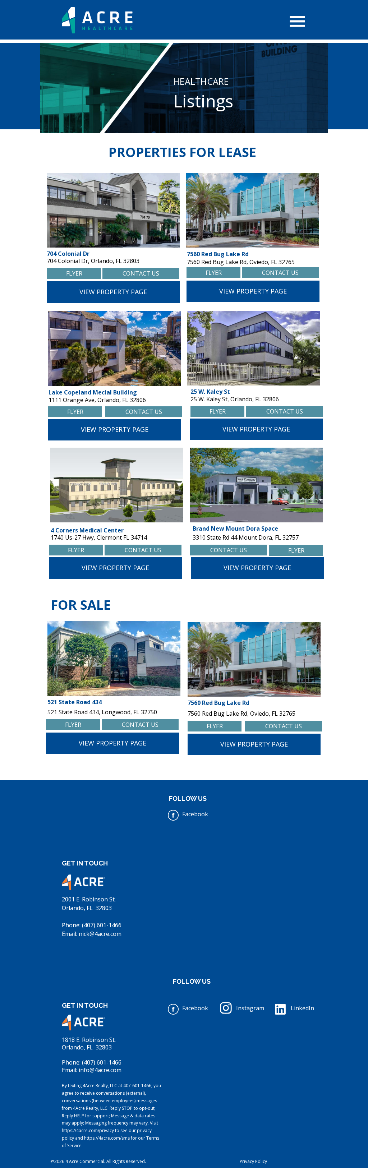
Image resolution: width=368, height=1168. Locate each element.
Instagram (250, 1008)
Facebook (195, 814)
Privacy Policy (253, 1161)
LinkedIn (302, 1008)
